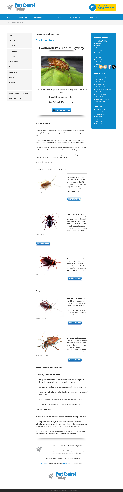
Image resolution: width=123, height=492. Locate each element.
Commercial (99, 50)
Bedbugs (98, 43)
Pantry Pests (99, 59)
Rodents (98, 64)
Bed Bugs (11, 41)
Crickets (98, 52)
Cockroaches (13, 62)
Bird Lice (11, 56)
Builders (98, 46)
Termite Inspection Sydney (18, 93)
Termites (11, 88)
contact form (65, 463)
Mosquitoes (99, 57)
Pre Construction (14, 98)
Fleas (10, 67)
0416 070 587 (106, 8)
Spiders (11, 77)
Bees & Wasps (13, 46)
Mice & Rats (12, 72)
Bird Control (12, 51)
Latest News (57, 17)
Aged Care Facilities (101, 41)
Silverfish (11, 83)
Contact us (92, 17)
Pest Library (39, 17)
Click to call (43, 463)
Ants (10, 35)
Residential (99, 62)
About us (23, 17)
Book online (75, 17)
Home (9, 17)
